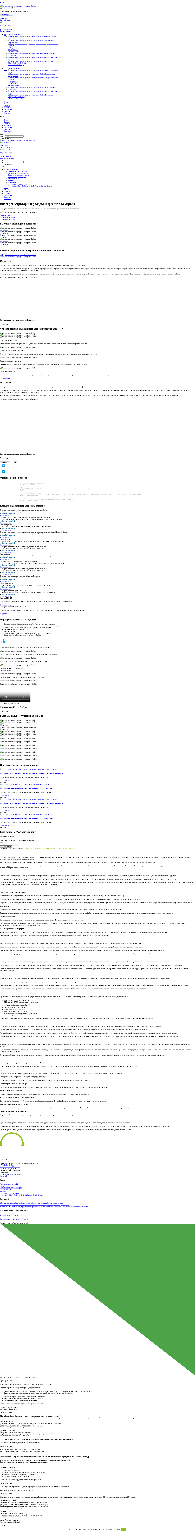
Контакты (7, 113)
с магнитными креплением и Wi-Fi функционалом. (17, 594)
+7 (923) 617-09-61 (6, 25)
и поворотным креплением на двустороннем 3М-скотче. (19, 587)
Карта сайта (4, 1176)
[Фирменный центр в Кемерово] (18, 6)
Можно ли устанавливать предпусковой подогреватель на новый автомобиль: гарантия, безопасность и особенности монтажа (44, 1207)
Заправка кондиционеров (17, 177)
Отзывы (7, 106)
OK (123, 1529)
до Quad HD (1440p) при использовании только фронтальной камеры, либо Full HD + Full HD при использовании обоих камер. (42, 528)
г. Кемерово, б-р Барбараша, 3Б (6, 19)
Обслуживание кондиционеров (11, 1188)
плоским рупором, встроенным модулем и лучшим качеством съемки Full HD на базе (41, 521)
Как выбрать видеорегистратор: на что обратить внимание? (27, 788)
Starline (2, 2)
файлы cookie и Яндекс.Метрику (88, 1529)
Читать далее (4, 780)
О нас (6, 102)
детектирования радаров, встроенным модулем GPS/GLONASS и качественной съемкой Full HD (33, 580)
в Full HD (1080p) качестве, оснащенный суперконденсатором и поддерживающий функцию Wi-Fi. (34, 543)
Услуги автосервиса (11, 169)
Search (2, 136)
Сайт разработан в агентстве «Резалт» (14, 1219)
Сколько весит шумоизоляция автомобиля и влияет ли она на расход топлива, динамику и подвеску (34, 1205)
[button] (97, 116)
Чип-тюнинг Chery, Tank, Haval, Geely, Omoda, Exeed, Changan (21, 1195)
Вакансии (7, 107)
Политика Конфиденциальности (11, 1174)
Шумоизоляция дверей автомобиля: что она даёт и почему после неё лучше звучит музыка (31, 1203)
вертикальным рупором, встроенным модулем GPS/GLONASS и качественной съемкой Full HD (33, 565)
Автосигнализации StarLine (17, 171)
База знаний (8, 111)
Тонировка (12, 182)
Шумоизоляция (13, 178)
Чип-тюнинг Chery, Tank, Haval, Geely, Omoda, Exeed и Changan (30, 186)
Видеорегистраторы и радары (18, 175)
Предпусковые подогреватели (18, 173)
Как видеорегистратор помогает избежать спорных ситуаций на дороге (31, 773)
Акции (6, 104)
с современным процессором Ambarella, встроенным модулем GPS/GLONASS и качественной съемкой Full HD (38, 558)
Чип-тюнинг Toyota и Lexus (17, 184)
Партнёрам (8, 109)
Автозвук (11, 180)
